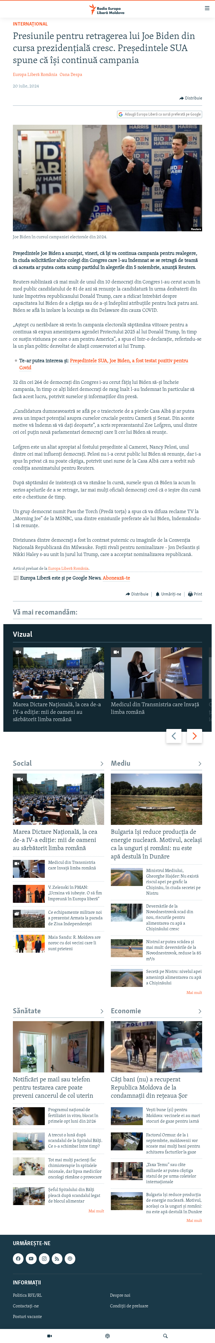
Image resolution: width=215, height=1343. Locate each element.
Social (22, 764)
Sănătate (27, 1011)
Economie (126, 1011)
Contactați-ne (26, 1306)
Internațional (30, 24)
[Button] (190, 98)
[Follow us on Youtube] (31, 1258)
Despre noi (120, 1295)
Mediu (120, 764)
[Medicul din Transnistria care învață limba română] (156, 673)
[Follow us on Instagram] (44, 1258)
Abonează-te (116, 578)
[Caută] (165, 1336)
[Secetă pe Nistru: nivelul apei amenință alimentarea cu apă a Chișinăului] (127, 978)
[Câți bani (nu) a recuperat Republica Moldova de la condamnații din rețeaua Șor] (156, 1046)
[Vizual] (49, 1336)
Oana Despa (71, 75)
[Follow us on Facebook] (18, 1258)
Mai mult (194, 993)
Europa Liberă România (35, 75)
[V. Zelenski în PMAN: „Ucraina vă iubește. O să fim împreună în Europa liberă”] (29, 894)
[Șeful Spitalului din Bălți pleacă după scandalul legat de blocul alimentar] (29, 1196)
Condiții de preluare (129, 1306)
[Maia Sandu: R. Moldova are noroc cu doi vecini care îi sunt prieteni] (29, 944)
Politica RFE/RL (27, 1295)
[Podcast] (107, 1336)
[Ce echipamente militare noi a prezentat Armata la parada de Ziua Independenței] (29, 919)
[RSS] (57, 1258)
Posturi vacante (27, 1317)
